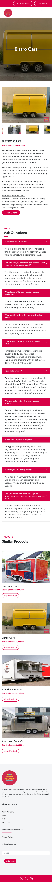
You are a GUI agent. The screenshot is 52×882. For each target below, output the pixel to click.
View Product (10, 595)
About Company (8, 812)
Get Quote (6, 822)
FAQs (4, 819)
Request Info (23, 3)
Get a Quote (11, 212)
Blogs (4, 815)
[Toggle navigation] (44, 12)
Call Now (42, 3)
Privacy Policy (7, 837)
